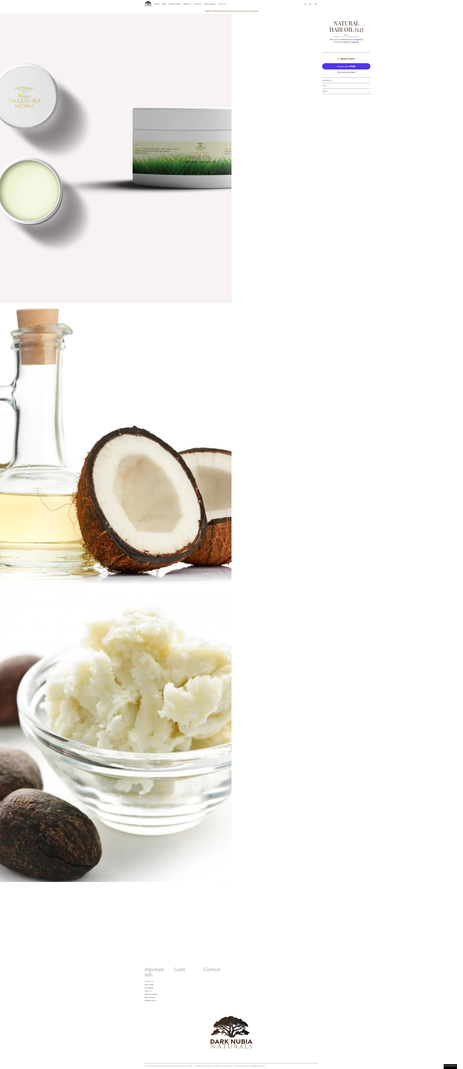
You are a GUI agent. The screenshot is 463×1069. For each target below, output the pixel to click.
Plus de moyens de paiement (346, 72)
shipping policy (151, 1000)
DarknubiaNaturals (156, 1066)
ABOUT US (148, 991)
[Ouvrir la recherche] (305, 4)
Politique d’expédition (258, 1066)
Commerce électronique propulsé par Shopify (177, 1066)
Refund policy (150, 997)
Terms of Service (151, 994)
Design (324, 91)
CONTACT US (149, 981)
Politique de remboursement (204, 1066)
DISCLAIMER (149, 985)
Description (326, 80)
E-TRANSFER (149, 988)
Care (324, 86)
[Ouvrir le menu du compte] (310, 4)
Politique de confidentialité (223, 1066)
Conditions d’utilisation (241, 1066)
